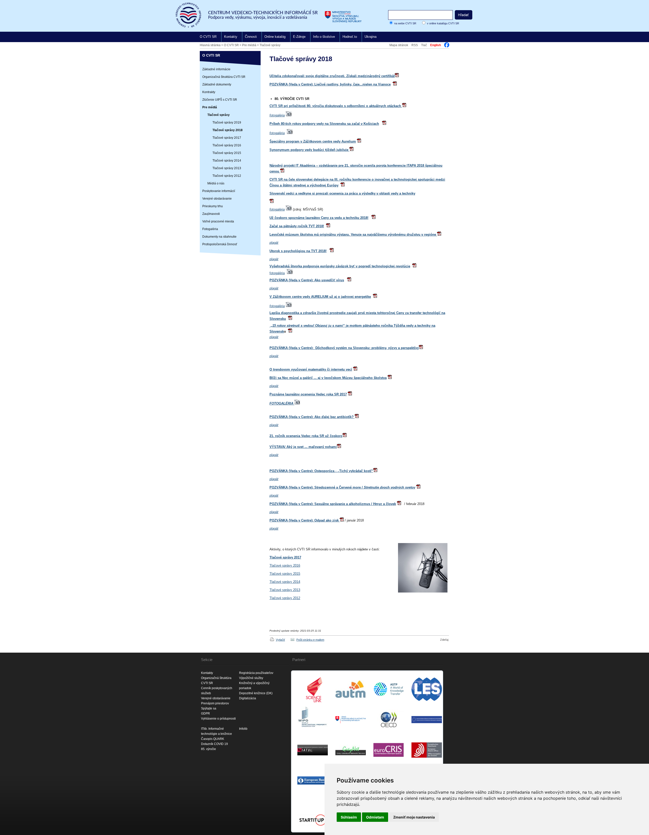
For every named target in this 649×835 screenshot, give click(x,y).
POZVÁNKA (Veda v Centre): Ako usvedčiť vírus (306, 280)
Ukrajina (370, 37)
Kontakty (230, 37)
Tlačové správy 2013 (226, 168)
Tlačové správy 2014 (226, 160)
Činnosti (251, 37)
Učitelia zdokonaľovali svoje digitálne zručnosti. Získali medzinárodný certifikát (332, 76)
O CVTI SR (208, 37)
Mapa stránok (398, 45)
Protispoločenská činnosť (219, 244)
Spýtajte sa (208, 708)
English (435, 45)
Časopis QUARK (212, 739)
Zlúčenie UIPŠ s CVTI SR (219, 99)
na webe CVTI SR (405, 23)
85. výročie (208, 749)
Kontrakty (208, 92)
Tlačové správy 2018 (227, 130)
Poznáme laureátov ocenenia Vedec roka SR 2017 (308, 394)
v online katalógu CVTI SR (443, 23)
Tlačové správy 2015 (226, 153)
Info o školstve (324, 37)
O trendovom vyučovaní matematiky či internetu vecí (310, 369)
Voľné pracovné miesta (218, 221)
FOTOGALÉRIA (281, 403)
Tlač (424, 45)
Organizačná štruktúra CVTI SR (223, 77)
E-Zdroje (299, 37)
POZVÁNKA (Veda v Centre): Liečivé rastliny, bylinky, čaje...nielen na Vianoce (330, 84)
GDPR (205, 713)
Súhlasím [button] (349, 817)
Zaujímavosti (211, 214)
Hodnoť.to (349, 37)
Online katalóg (274, 37)
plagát (273, 479)
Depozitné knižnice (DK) (256, 693)
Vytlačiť (280, 639)
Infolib (243, 728)
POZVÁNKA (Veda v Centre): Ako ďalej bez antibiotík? (312, 417)
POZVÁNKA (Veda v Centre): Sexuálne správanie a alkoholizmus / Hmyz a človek (332, 504)
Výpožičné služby (251, 678)
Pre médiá (249, 45)
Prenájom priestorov (215, 703)
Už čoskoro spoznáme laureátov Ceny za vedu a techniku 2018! (318, 218)
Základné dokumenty (216, 84)
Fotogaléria (210, 229)
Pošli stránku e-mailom (310, 639)
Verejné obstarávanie (217, 198)
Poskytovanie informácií (218, 191)
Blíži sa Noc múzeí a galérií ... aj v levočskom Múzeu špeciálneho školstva (328, 378)
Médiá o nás (215, 183)
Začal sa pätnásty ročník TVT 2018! (296, 226)
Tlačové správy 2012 (226, 176)
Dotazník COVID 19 (214, 744)
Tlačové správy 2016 (226, 145)
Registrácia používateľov (256, 673)
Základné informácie (216, 69)
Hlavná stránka (210, 45)
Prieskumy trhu (212, 206)
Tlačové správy (270, 45)
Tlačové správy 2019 (226, 122)
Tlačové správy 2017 (226, 138)
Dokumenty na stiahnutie (219, 236)
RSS (414, 45)
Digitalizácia (247, 698)
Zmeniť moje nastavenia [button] (414, 817)
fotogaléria (277, 115)
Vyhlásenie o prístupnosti (218, 718)
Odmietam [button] (375, 817)
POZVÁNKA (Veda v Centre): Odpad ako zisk (304, 520)
